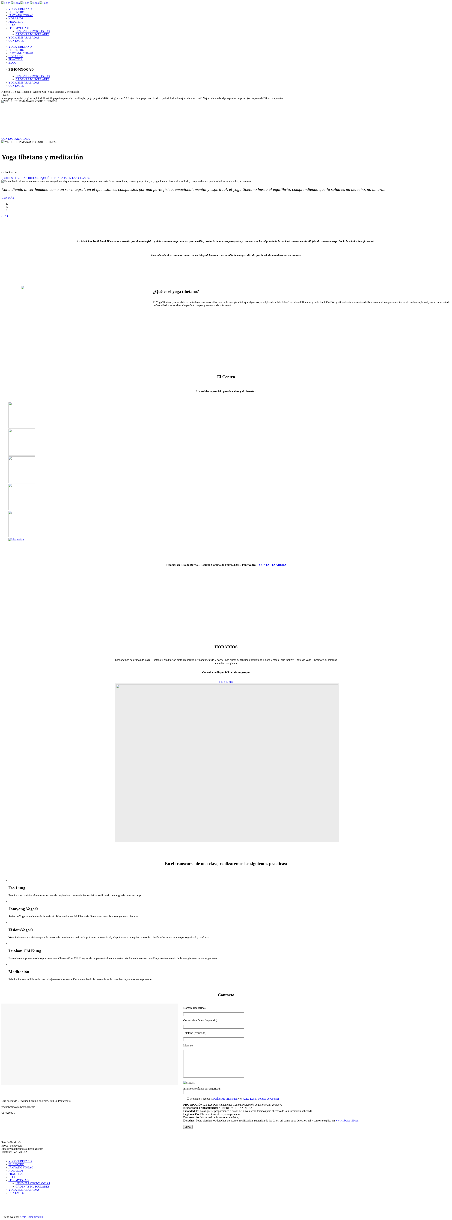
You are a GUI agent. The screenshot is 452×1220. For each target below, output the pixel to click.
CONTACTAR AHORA (15, 138)
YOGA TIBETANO (20, 1161)
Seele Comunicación (31, 1216)
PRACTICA (15, 1173)
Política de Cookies (268, 1098)
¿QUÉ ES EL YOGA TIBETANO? (21, 178)
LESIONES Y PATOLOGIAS (33, 1183)
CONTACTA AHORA (272, 564)
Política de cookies (12, 1210)
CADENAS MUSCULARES (32, 1186)
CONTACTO (16, 1192)
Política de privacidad (13, 1204)
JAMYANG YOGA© (20, 1167)
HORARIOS (15, 1170)
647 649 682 (226, 681)
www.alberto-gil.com (347, 1120)
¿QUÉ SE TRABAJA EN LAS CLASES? (66, 178)
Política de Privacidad (225, 1098)
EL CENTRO (16, 1164)
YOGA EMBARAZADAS (24, 1189)
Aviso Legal (249, 1098)
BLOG (12, 1177)
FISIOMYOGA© (18, 1180)
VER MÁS (7, 197)
